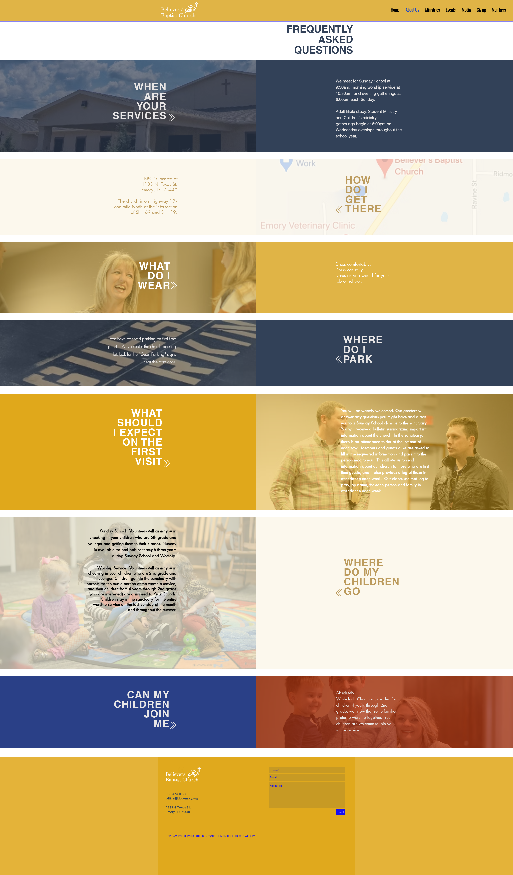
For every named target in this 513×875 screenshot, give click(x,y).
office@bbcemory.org (182, 798)
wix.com (250, 835)
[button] (432, 9)
